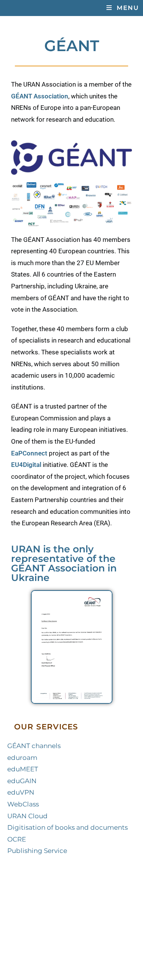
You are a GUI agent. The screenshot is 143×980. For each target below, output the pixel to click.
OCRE (16, 839)
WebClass (23, 804)
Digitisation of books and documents (67, 827)
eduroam (22, 757)
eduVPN (20, 792)
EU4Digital (26, 464)
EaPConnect (29, 453)
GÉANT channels (34, 746)
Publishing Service (37, 850)
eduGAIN (22, 781)
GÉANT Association (39, 96)
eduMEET (22, 769)
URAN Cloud (27, 816)
